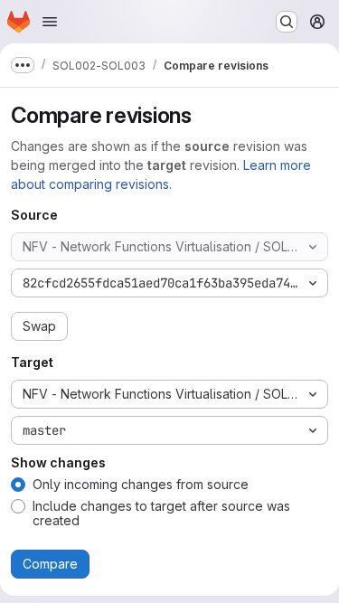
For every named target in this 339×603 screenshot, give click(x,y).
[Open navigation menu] (49, 21)
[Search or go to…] (286, 22)
